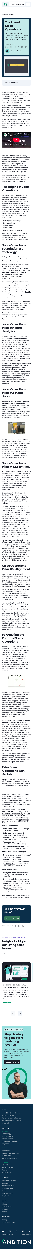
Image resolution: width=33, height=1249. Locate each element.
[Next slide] (20, 1013)
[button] (28, 4)
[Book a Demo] (17, 4)
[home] (5, 4)
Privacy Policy (26, 1234)
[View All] (6, 954)
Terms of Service (7, 1234)
